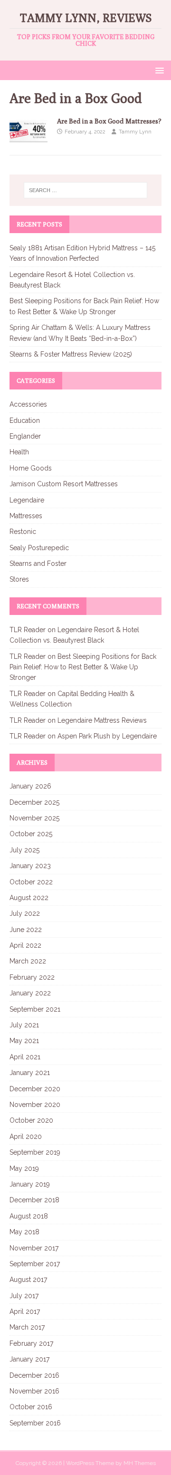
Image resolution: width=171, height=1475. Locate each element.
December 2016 (34, 1375)
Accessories (28, 404)
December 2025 (34, 802)
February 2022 (32, 977)
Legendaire (27, 500)
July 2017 (24, 1296)
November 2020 (35, 1104)
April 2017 (25, 1311)
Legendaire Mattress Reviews (102, 720)
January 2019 (30, 1184)
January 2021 (30, 1072)
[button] (158, 70)
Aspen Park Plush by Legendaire (107, 736)
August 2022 (29, 897)
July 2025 (24, 850)
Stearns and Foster (38, 563)
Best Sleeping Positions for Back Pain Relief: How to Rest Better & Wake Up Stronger (83, 667)
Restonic (23, 531)
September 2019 (35, 1152)
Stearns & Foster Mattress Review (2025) (71, 354)
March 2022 (28, 961)
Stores (19, 579)
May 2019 (24, 1168)
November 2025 (34, 818)
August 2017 (28, 1279)
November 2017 (34, 1248)
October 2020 (31, 1120)
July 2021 (24, 1025)
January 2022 (30, 993)
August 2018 (29, 1216)
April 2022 (25, 945)
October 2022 (31, 882)
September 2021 (35, 1009)
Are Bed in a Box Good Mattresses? (109, 121)
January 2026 (30, 786)
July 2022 (25, 913)
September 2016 (35, 1423)
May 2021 (24, 1041)
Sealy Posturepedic (39, 548)
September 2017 (35, 1264)
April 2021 (25, 1057)
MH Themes (140, 1463)
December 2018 (34, 1200)
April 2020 (26, 1136)
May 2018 (24, 1232)
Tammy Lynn (135, 132)
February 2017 (31, 1343)
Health (19, 452)
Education (25, 420)
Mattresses (26, 516)
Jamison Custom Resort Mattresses (64, 484)
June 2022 (26, 929)
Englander (25, 436)
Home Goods (31, 468)
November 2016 (34, 1391)
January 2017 (29, 1359)
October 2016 (31, 1407)
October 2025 (31, 834)
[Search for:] (85, 190)
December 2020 (35, 1089)
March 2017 (27, 1327)
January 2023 (30, 866)
